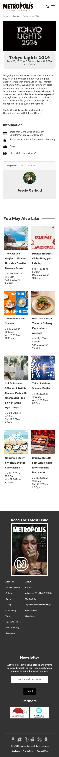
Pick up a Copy (12, 627)
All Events (10, 582)
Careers (29, 587)
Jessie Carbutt (29, 190)
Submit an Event (13, 587)
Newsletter (10, 633)
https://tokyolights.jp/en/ (23, 153)
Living (8, 604)
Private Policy (28, 751)
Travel (8, 616)
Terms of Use (42, 751)
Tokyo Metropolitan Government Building (32, 140)
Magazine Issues (13, 622)
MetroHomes (31, 610)
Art (22, 165)
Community (10, 610)
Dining (8, 599)
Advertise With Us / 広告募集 (38, 593)
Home (5, 16)
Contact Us (30, 599)
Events (16, 16)
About (28, 582)
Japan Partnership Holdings (38, 604)
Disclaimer (15, 751)
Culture (31, 165)
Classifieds (30, 616)
